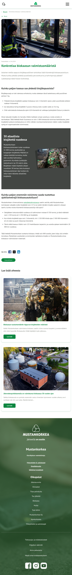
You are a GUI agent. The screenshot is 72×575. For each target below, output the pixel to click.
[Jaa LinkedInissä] (18, 252)
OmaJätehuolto (36, 466)
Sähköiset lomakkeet (36, 470)
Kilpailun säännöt (36, 545)
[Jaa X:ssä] (14, 252)
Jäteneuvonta (36, 482)
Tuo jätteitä (36, 496)
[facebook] (28, 566)
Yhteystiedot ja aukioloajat (36, 524)
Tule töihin (36, 510)
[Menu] (67, 4)
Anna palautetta (36, 550)
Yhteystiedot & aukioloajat (36, 463)
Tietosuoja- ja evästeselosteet (36, 540)
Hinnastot (36, 487)
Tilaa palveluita (36, 491)
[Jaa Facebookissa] (10, 252)
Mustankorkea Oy (36, 515)
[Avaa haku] (4, 4)
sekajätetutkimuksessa (31, 202)
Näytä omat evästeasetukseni (36, 555)
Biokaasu (36, 501)
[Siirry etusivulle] (35, 4)
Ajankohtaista (36, 519)
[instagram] (36, 566)
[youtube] (44, 566)
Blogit (5, 12)
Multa (36, 505)
